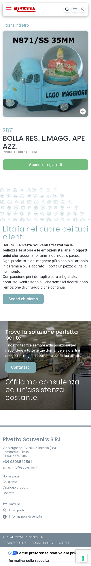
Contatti (8, 493)
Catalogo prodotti (15, 487)
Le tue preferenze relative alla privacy (50, 553)
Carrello (14, 504)
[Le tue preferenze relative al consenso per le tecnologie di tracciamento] (83, 558)
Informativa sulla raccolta (27, 560)
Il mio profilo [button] (17, 510)
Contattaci (20, 367)
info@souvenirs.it (24, 467)
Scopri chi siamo (23, 299)
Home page (11, 476)
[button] (9, 9)
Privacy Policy (14, 543)
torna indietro (17, 25)
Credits (65, 543)
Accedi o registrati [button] (45, 164)
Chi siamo (10, 482)
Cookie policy (42, 543)
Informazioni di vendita (25, 517)
